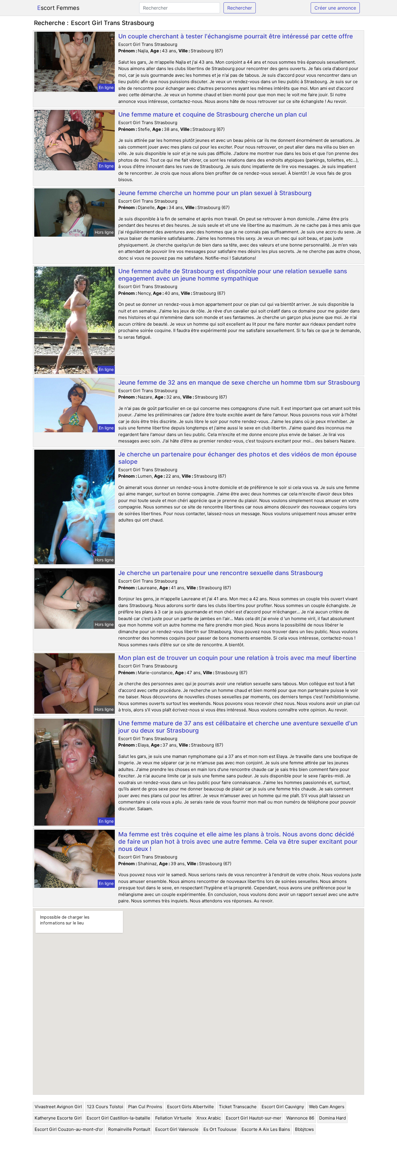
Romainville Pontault (129, 1129)
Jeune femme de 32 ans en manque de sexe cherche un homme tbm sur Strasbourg (239, 382)
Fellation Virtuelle (173, 1118)
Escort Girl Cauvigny (283, 1106)
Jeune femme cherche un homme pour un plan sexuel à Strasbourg (215, 193)
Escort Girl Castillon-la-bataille (118, 1118)
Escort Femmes (58, 7)
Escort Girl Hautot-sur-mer (253, 1118)
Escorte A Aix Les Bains (266, 1129)
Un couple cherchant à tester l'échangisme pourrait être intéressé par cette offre (235, 36)
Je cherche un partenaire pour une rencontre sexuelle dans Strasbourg (220, 572)
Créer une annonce (335, 8)
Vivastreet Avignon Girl (58, 1106)
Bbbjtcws (304, 1129)
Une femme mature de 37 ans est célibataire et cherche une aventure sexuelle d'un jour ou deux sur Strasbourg (237, 727)
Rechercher (239, 8)
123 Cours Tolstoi (105, 1106)
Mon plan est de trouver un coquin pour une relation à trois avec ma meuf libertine (237, 657)
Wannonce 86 (300, 1118)
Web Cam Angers (326, 1106)
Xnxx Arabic (208, 1118)
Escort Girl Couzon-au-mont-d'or (69, 1129)
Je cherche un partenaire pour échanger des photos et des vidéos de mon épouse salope (237, 458)
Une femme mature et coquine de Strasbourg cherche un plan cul (212, 114)
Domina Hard (332, 1118)
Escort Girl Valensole (177, 1129)
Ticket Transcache (238, 1106)
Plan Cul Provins (145, 1106)
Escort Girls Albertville (190, 1106)
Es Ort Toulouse (220, 1129)
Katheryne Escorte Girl (58, 1118)
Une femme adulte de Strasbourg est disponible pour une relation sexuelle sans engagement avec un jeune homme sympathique (232, 274)
